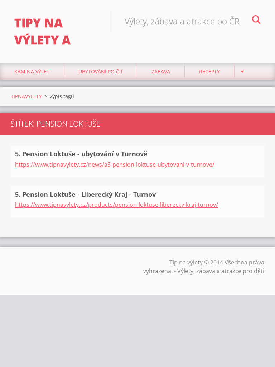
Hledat (256, 20)
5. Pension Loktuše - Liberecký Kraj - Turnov (85, 194)
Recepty (209, 71)
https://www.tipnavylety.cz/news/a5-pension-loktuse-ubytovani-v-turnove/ (114, 164)
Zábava (160, 71)
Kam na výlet (31, 71)
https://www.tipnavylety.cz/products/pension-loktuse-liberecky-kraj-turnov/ (116, 205)
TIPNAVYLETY (26, 96)
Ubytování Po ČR (100, 71)
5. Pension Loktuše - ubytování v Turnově (81, 153)
